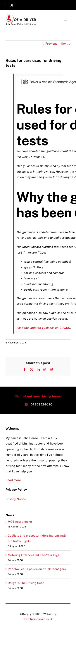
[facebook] (5, 5)
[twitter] (11, 5)
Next (64, 43)
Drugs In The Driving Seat (26, 583)
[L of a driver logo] (21, 15)
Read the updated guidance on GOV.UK (43, 328)
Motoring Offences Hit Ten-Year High (34, 555)
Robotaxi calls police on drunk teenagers (37, 569)
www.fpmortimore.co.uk (38, 619)
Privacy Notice (16, 499)
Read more (13, 480)
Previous (51, 43)
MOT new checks (20, 521)
